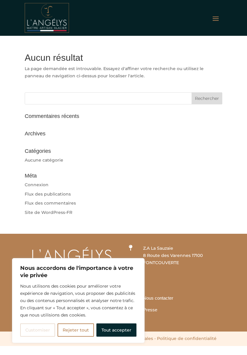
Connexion (36, 184)
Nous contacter (158, 298)
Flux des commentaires (50, 203)
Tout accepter (116, 330)
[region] (78, 300)
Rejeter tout (76, 330)
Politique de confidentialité (187, 338)
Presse (150, 309)
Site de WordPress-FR (48, 212)
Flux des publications (48, 194)
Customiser (37, 330)
